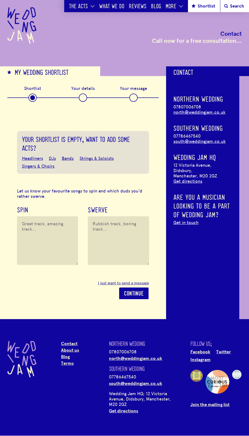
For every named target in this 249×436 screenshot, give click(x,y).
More (171, 7)
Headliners (32, 158)
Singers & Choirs (38, 166)
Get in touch (186, 222)
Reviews (137, 7)
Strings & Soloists (97, 158)
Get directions (187, 181)
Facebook (200, 352)
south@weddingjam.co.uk (199, 141)
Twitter (223, 352)
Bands (68, 158)
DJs (52, 158)
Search (237, 6)
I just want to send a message (123, 283)
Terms (67, 363)
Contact (69, 343)
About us (70, 350)
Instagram (200, 359)
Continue (134, 294)
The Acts (78, 7)
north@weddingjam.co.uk (199, 112)
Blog (156, 7)
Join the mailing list (210, 404)
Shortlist (206, 6)
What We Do (111, 7)
